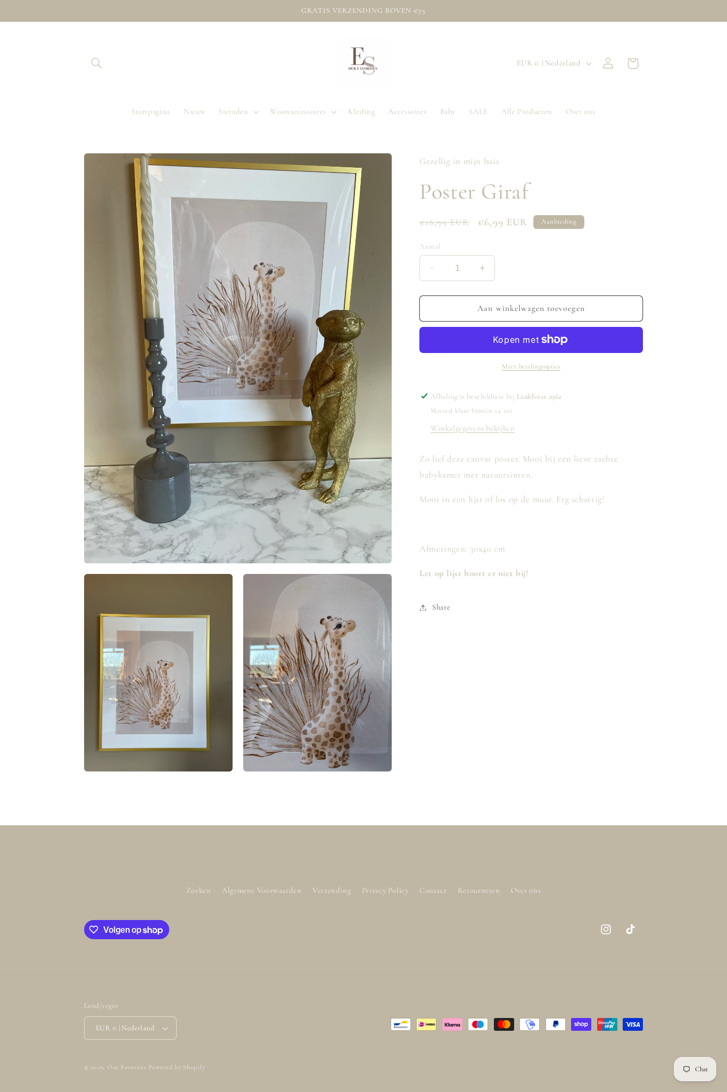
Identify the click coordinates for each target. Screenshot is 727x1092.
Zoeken (198, 890)
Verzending (331, 890)
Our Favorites (127, 1067)
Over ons (526, 890)
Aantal (430, 245)
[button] (96, 63)
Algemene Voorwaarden (262, 890)
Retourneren (479, 890)
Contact (433, 890)
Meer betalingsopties (531, 366)
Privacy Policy (385, 890)
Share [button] (441, 607)
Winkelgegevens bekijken (473, 427)
